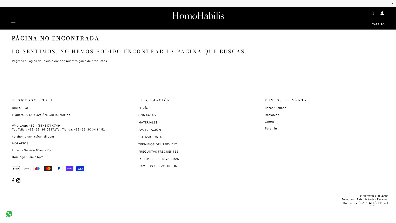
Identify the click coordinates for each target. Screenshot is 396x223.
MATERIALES (148, 122)
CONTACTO (147, 115)
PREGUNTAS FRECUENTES (158, 151)
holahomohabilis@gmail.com (33, 136)
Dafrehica (272, 115)
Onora (269, 121)
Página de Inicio (39, 61)
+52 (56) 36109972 (42, 129)
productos (99, 61)
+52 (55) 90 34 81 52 (89, 129)
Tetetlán (271, 128)
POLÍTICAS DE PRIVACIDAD (158, 159)
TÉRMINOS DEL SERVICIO (157, 144)
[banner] (198, 14)
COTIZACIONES (150, 137)
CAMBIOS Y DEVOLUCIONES (160, 166)
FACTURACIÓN (149, 130)
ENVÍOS (144, 108)
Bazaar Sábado (275, 108)
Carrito (378, 24)
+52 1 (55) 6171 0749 (44, 125)
